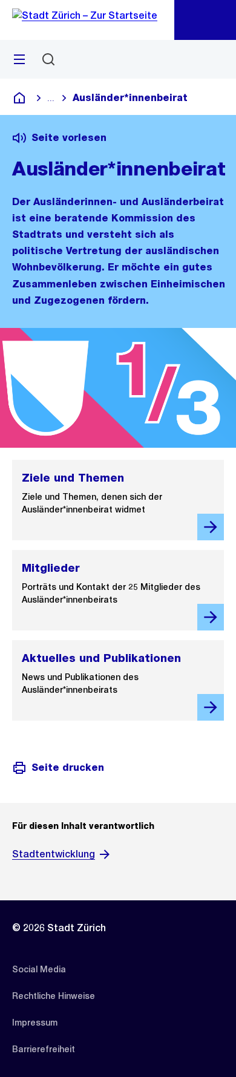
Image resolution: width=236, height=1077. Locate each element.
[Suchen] (48, 59)
